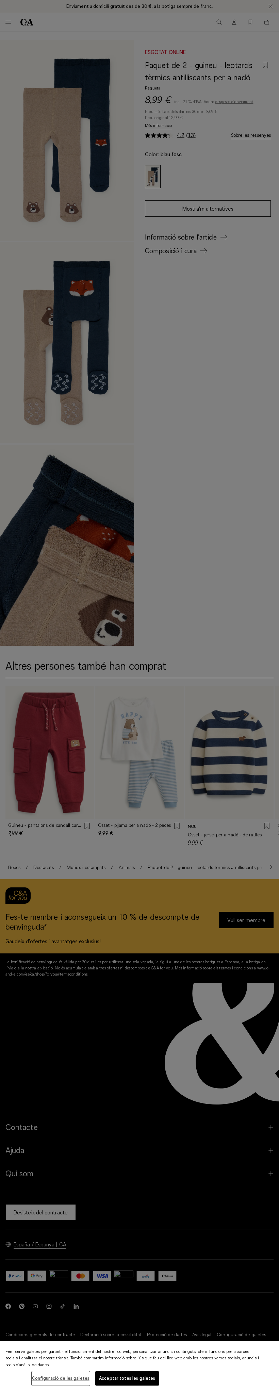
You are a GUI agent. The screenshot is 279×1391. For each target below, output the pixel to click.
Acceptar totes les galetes (127, 1378)
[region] (139, 1366)
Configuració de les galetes (61, 1378)
